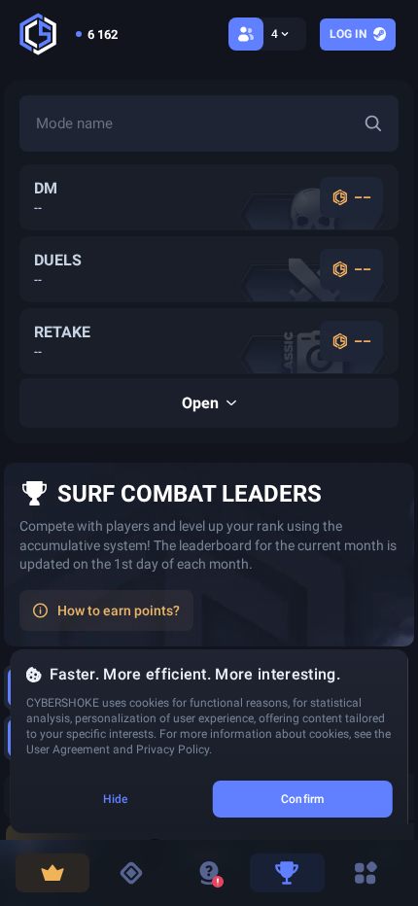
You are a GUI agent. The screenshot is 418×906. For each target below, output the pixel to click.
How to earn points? (118, 610)
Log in (348, 34)
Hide (115, 799)
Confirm (302, 799)
